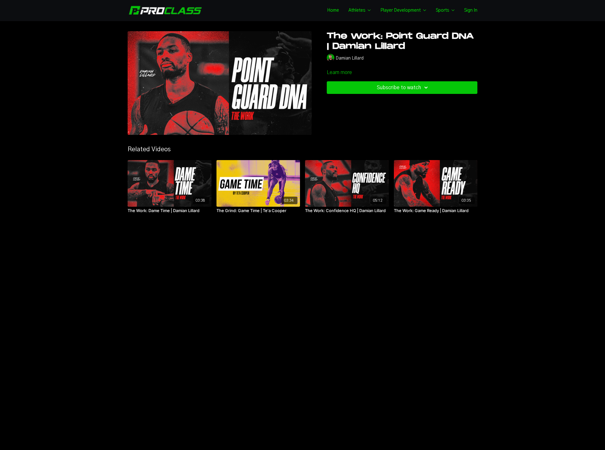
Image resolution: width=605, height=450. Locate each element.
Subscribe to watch (399, 87)
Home (333, 10)
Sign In (470, 10)
